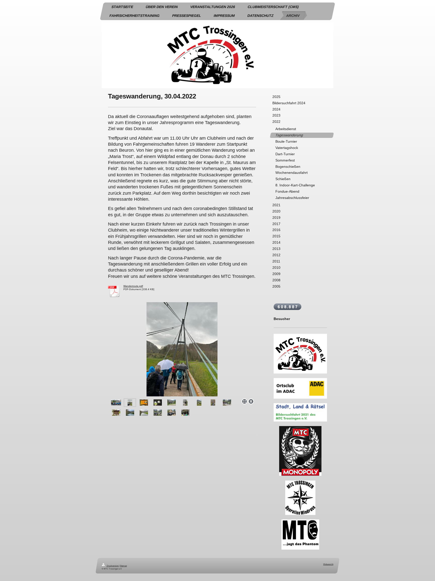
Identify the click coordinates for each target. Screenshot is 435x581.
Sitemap (123, 565)
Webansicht (328, 564)
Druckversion (112, 565)
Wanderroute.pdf (133, 286)
